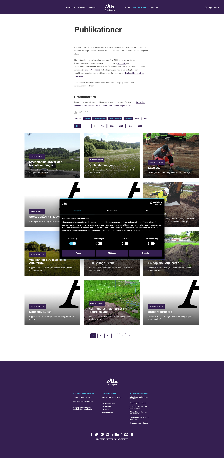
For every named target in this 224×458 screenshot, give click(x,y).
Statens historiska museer (112, 439)
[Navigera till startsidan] (112, 385)
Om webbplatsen (108, 403)
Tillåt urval (112, 253)
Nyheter (81, 8)
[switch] (99, 243)
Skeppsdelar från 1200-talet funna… (139, 407)
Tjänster (153, 8)
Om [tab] (146, 211)
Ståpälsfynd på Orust (138, 403)
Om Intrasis (106, 406)
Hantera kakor (107, 412)
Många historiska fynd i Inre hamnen (139, 412)
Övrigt (145, 118)
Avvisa (78, 253)
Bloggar (70, 8)
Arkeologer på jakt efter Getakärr (139, 398)
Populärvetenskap (115, 118)
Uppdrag (92, 8)
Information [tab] (112, 211)
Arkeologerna (110, 7)
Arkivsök (121, 63)
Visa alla (78, 118)
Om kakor (105, 409)
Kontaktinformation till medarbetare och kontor (83, 408)
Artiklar (87, 118)
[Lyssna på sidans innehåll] (210, 7)
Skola (137, 118)
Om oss (127, 8)
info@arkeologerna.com (83, 401)
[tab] (111, 126)
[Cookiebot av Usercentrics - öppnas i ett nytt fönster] (152, 203)
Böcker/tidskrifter (99, 118)
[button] (206, 7)
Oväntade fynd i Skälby (139, 423)
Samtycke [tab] (77, 211)
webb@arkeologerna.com (112, 397)
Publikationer (139, 8)
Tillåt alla (145, 253)
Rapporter (128, 118)
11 (122, 336)
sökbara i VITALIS (91, 69)
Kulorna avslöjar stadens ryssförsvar (139, 418)
